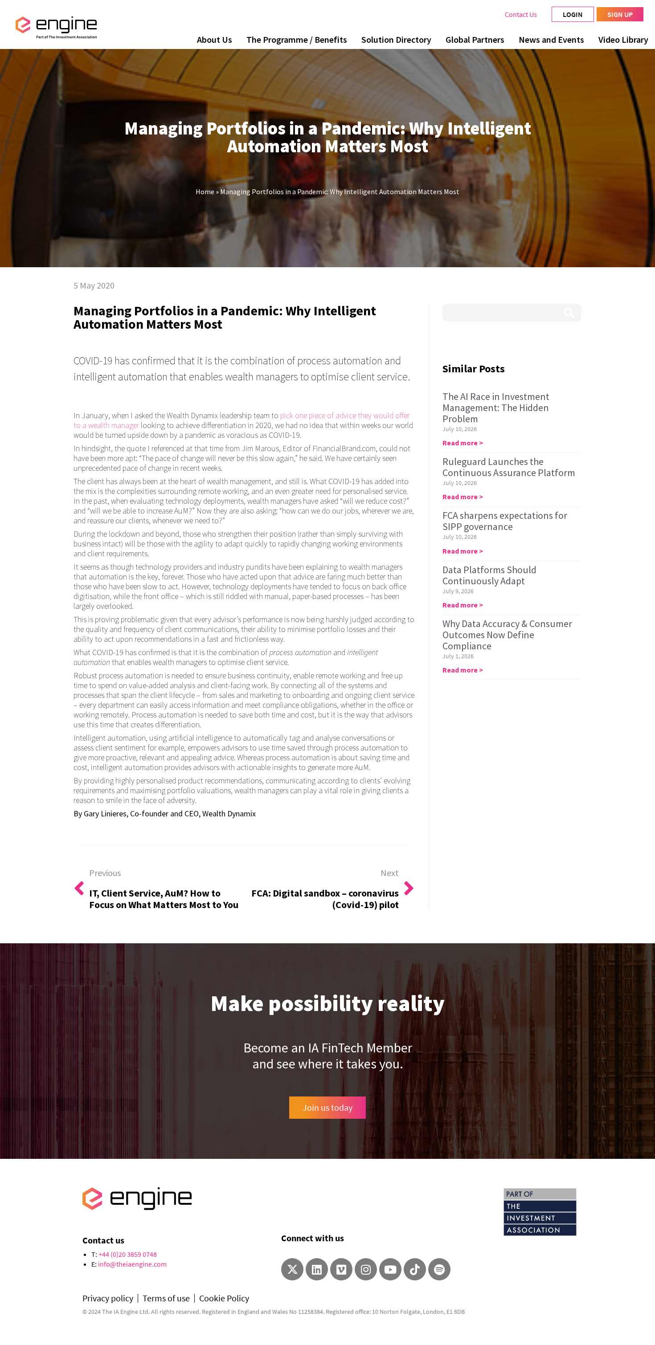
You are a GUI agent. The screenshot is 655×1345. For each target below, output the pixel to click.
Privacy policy (107, 1298)
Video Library (623, 39)
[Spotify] (439, 1269)
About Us (214, 39)
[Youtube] (390, 1269)
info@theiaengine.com (132, 1263)
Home (205, 191)
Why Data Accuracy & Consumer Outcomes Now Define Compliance (507, 634)
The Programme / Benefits (296, 39)
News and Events (551, 39)
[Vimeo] (341, 1269)
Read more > (462, 442)
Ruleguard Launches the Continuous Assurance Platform (508, 467)
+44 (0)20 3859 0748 (127, 1254)
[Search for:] (511, 313)
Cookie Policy (224, 1298)
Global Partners (475, 39)
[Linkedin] (317, 1269)
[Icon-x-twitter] (292, 1269)
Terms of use (166, 1298)
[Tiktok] (415, 1269)
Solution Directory (396, 39)
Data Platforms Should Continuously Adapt (489, 575)
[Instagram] (366, 1269)
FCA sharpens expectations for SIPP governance (504, 521)
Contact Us (521, 14)
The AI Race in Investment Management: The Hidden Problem (495, 407)
